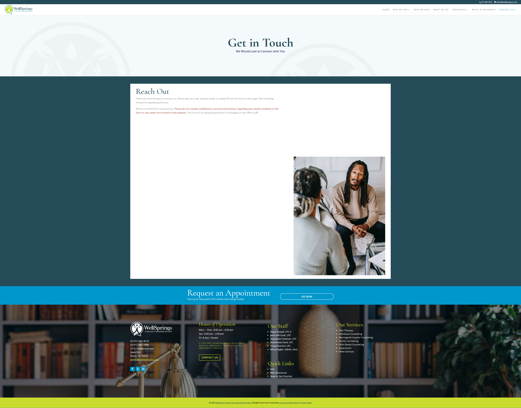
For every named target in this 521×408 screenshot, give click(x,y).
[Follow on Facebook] (132, 369)
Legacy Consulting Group (289, 402)
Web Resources (278, 372)
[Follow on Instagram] (143, 369)
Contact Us (506, 10)
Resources (459, 10)
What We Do (441, 10)
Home (385, 10)
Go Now (307, 296)
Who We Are (400, 10)
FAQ (272, 369)
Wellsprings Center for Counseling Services (233, 402)
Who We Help (422, 10)
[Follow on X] (138, 369)
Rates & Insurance (484, 10)
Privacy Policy (306, 402)
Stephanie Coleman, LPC (283, 338)
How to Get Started (281, 376)
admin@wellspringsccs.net (144, 359)
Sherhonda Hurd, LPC (281, 342)
